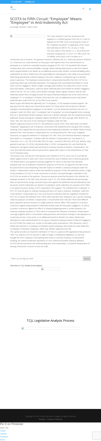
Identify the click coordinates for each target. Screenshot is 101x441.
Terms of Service (54, 419)
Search (87, 259)
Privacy (42, 419)
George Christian (19, 27)
